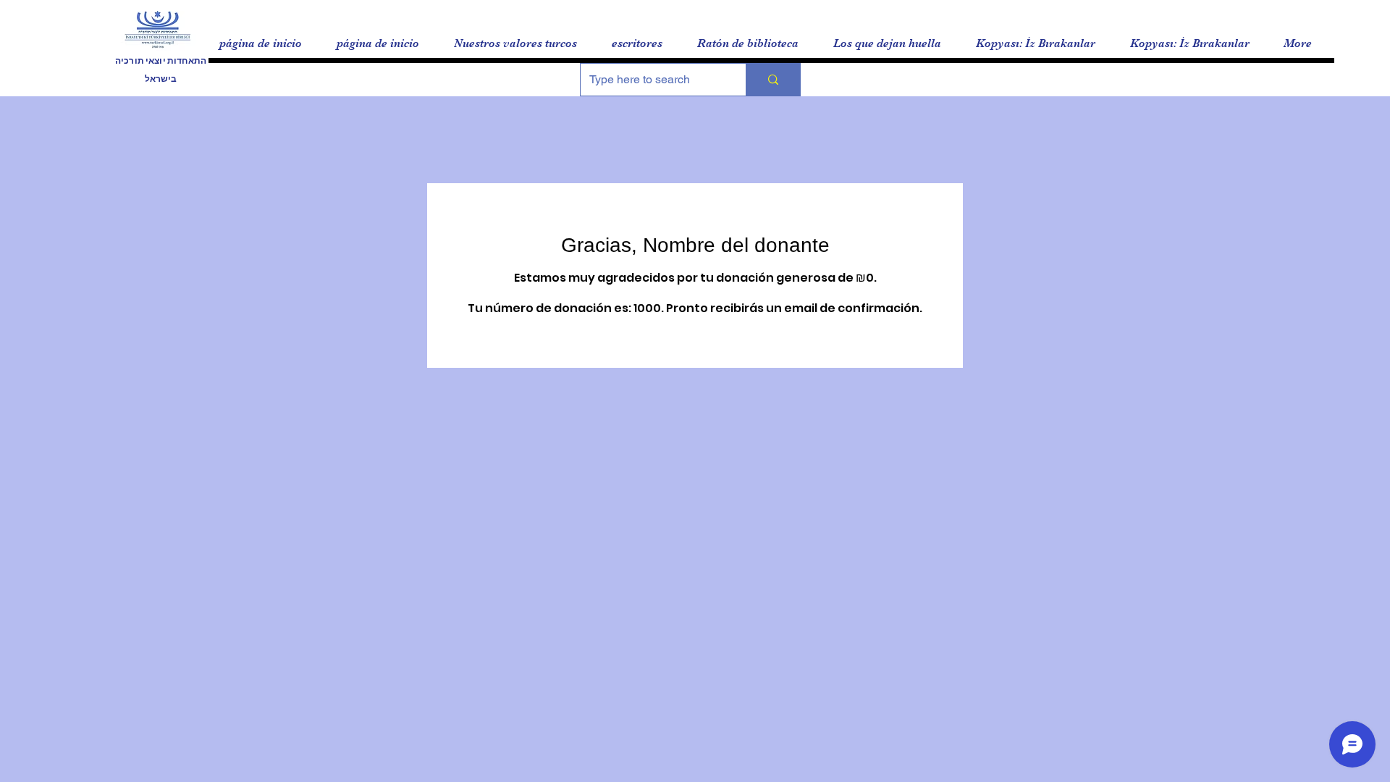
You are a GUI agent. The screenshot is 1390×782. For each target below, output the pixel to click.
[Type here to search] (773, 80)
